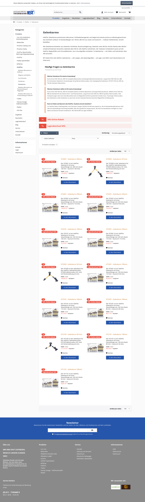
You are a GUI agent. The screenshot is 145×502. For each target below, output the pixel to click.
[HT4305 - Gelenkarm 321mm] (95, 172)
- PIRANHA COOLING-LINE (48, 454)
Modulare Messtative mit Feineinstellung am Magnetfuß (24, 89)
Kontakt (17, 135)
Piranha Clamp (22, 49)
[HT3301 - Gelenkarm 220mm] (95, 242)
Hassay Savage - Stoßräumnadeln (22, 103)
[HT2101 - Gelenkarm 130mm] (95, 347)
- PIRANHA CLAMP (46, 456)
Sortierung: (105, 133)
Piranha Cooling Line (24, 46)
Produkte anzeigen (48, 144)
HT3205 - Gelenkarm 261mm (71, 264)
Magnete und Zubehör (24, 75)
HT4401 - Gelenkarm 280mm (71, 159)
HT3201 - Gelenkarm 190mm (116, 264)
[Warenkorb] (130, 12)
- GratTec (43, 459)
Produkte (18, 34)
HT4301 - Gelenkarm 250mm (71, 194)
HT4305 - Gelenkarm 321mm (116, 159)
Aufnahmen (21, 81)
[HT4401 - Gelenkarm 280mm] (50, 172)
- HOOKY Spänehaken (47, 461)
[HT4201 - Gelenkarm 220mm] (95, 207)
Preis (73, 138)
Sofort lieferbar (49, 138)
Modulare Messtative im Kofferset (24, 71)
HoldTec (20, 67)
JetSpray (19, 64)
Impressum (19, 153)
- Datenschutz (116, 451)
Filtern (45, 133)
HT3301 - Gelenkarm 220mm (116, 229)
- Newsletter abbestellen (84, 459)
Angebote (18, 115)
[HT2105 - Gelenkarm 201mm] (50, 347)
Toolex (19, 99)
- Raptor (42, 473)
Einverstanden (126, 3)
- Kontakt (79, 449)
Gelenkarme (21, 84)
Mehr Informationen (83, 3)
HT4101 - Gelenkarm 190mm (71, 229)
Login (17, 150)
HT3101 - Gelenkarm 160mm (71, 299)
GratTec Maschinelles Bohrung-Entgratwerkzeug (25, 53)
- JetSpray (43, 463)
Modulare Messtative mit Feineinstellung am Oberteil (24, 94)
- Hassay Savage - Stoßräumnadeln (51, 470)
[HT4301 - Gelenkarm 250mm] (50, 207)
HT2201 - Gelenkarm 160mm (116, 299)
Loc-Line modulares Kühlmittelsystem (23, 38)
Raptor (19, 107)
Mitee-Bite (20, 42)
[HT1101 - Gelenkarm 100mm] (50, 382)
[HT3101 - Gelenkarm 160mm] (50, 312)
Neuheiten (18, 118)
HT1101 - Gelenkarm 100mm (71, 369)
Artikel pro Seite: (115, 151)
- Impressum (80, 454)
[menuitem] (118, 8)
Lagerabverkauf (20, 121)
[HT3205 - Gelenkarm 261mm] (50, 277)
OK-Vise (19, 110)
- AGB (114, 449)
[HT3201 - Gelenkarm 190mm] (95, 277)
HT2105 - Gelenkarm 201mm (71, 334)
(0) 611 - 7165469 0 (11, 492)
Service (17, 128)
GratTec (19, 57)
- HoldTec (43, 466)
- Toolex (42, 468)
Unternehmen (20, 131)
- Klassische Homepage (83, 456)
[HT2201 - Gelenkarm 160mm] (95, 312)
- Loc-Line (43, 449)
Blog (16, 125)
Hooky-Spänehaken (23, 61)
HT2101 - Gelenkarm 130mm (116, 334)
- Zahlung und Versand (83, 451)
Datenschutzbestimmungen (64, 434)
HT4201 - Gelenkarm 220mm (116, 194)
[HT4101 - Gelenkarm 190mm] (50, 242)
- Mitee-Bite (44, 451)
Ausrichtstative (22, 78)
